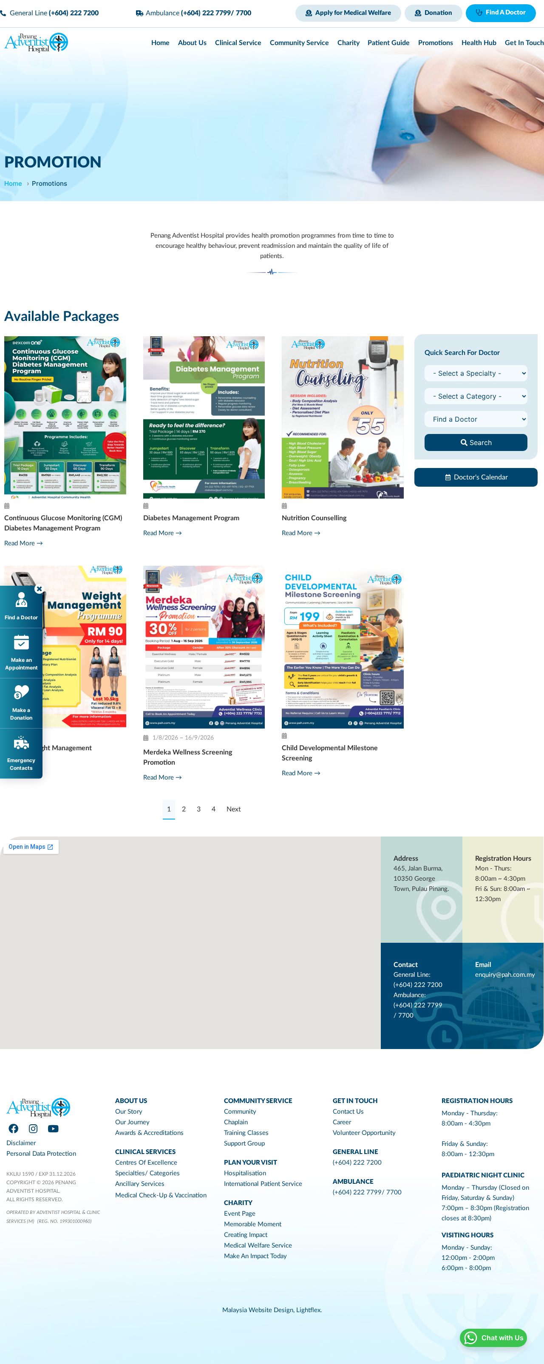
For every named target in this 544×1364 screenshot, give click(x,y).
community (240, 1112)
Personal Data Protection (41, 1154)
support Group (244, 1143)
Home (13, 183)
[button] (348, 13)
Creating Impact (245, 1235)
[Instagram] (33, 1129)
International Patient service (263, 1184)
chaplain (236, 1122)
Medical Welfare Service (258, 1245)
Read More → (23, 543)
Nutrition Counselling (314, 518)
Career (342, 1122)
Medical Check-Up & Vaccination (161, 1195)
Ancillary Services (139, 1184)
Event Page (239, 1214)
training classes (246, 1133)
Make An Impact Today (255, 1256)
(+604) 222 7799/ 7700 (367, 1192)
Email (483, 964)
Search (480, 442)
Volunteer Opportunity (364, 1133)
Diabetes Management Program (191, 518)
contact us (348, 1112)
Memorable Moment (252, 1224)
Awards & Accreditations (149, 1133)
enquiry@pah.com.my (505, 975)
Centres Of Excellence (146, 1163)
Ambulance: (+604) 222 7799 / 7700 (418, 1005)
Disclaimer (21, 1143)
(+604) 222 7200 (357, 1163)
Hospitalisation (245, 1173)
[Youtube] (53, 1129)
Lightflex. (309, 1310)
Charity (238, 1203)
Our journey (132, 1122)
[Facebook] (13, 1129)
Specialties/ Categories (147, 1173)
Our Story (128, 1112)
